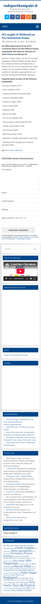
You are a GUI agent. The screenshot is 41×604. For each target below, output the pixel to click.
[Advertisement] (20, 387)
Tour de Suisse (7, 588)
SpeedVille (10, 505)
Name (5, 193)
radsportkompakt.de (21, 5)
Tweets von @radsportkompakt (15, 355)
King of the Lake (12, 492)
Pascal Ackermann (14, 573)
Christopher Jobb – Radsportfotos (19, 476)
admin (22, 41)
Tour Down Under (18, 588)
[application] (20, 271)
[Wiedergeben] (6, 278)
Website (10, 54)
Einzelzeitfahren (17, 556)
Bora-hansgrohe (21, 550)
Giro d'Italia (18, 560)
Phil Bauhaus (7, 575)
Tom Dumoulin (22, 582)
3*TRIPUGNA (11, 469)
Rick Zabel (21, 578)
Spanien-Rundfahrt (19, 580)
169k (8, 458)
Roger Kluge (29, 578)
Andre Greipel (24, 548)
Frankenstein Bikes (13, 484)
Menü (5, 26)
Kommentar (7, 169)
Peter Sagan (29, 572)
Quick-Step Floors (18, 575)
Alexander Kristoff (9, 548)
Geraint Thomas (8, 561)
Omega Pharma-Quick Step (12, 570)
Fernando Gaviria (30, 558)
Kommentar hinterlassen (13, 150)
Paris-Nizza (27, 570)
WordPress (19, 601)
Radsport (10, 577)
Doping (7, 555)
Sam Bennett (8, 580)
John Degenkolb (17, 562)
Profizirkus (32, 41)
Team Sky (11, 583)
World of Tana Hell (13, 518)
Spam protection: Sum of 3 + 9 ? (14, 218)
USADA (32, 588)
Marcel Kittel (22, 566)
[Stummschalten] (31, 278)
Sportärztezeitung (13, 510)
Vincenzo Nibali (9, 590)
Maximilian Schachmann (28, 569)
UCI (28, 588)
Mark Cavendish (15, 569)
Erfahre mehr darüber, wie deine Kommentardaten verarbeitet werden (20, 238)
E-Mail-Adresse (8, 201)
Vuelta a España (24, 590)
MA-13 (8, 497)
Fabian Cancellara (19, 558)
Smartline (29, 601)
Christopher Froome (21, 553)
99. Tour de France (11, 545)
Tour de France (23, 585)
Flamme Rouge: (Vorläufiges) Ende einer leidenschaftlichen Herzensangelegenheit (18, 422)
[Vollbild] (34, 278)
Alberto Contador (27, 546)
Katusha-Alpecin (24, 564)
